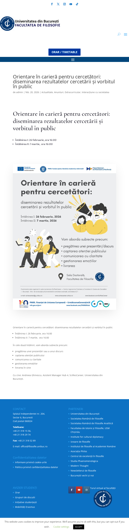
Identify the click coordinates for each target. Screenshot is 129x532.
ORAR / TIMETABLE (64, 52)
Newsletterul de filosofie (83, 470)
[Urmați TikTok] (77, 4)
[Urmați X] (58, 4)
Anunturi (59, 92)
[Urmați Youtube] (70, 4)
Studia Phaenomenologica (84, 461)
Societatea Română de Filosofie (87, 418)
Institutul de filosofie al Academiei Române (93, 446)
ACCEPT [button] (78, 526)
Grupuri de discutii (25, 497)
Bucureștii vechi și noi (82, 475)
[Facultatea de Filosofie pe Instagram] (86, 489)
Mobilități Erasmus (25, 506)
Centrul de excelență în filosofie (87, 456)
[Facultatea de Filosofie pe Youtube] (79, 489)
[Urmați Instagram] (64, 4)
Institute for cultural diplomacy (87, 436)
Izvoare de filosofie (80, 441)
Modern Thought (79, 465)
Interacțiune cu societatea (95, 92)
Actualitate (47, 92)
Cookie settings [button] (61, 526)
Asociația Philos (79, 451)
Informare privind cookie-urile (31, 462)
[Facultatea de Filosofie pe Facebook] (71, 489)
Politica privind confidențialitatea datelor (36, 467)
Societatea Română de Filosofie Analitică (92, 423)
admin (19, 92)
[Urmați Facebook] (51, 4)
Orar (17, 492)
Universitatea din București (85, 413)
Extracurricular (73, 92)
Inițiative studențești (26, 502)
